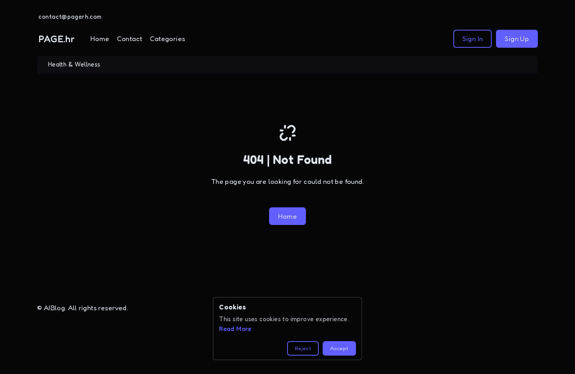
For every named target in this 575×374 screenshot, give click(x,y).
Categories (167, 38)
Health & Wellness (74, 64)
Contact (129, 38)
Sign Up (517, 38)
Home (100, 38)
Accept (339, 348)
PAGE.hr (57, 39)
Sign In (472, 38)
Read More (235, 329)
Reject (303, 348)
